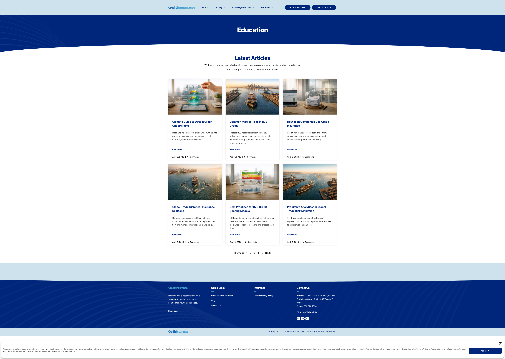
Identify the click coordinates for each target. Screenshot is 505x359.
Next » (268, 253)
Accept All (485, 351)
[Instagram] (303, 318)
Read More (177, 149)
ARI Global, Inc (293, 331)
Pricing (219, 7)
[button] (500, 344)
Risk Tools (265, 7)
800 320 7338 (310, 306)
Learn (203, 7)
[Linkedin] (307, 318)
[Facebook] (298, 318)
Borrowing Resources (241, 7)
